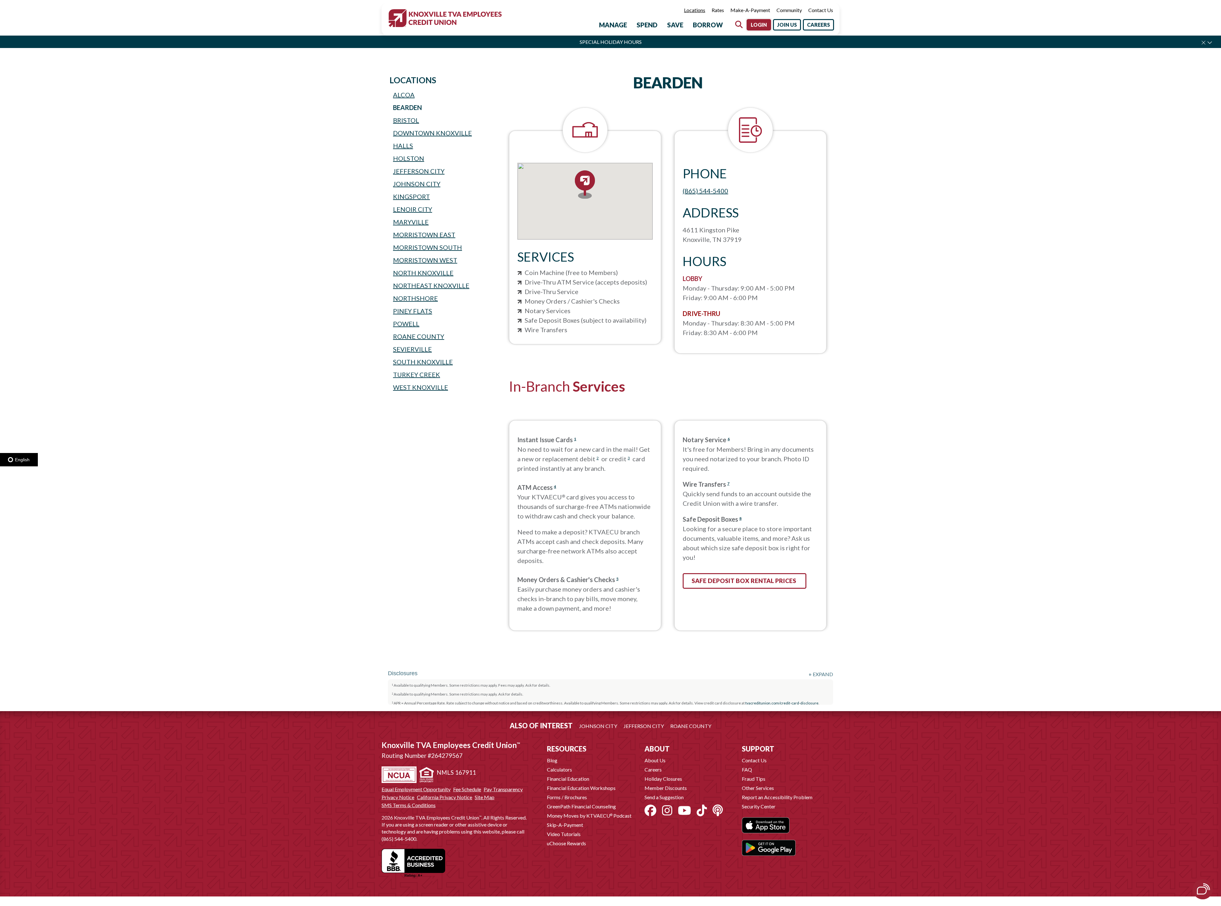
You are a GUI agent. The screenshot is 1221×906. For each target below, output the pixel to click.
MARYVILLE (411, 222)
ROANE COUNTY (418, 336)
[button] (585, 185)
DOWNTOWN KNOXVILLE (432, 133)
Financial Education (568, 779)
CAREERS (818, 25)
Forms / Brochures (567, 797)
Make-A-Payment (750, 10)
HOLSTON (408, 158)
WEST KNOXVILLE (420, 387)
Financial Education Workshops (581, 788)
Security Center (759, 806)
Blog (552, 760)
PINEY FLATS (412, 311)
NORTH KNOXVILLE (423, 273)
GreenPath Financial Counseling (581, 806)
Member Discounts (666, 788)
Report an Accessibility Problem (777, 797)
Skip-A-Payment (565, 825)
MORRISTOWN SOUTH (427, 247)
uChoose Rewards (566, 843)
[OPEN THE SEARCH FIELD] (739, 24)
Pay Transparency (503, 789)
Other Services (758, 788)
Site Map (484, 797)
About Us (655, 760)
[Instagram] (667, 810)
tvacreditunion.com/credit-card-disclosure (781, 703)
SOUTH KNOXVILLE (423, 362)
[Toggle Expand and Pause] (1209, 42)
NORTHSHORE (415, 298)
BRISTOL (406, 120)
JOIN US (787, 25)
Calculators (559, 769)
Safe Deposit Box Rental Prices (744, 580)
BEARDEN (407, 107)
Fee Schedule (467, 789)
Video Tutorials (564, 834)
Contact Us (820, 10)
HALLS (403, 145)
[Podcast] (718, 810)
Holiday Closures (663, 779)
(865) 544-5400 (705, 191)
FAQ (747, 769)
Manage (613, 25)
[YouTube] (684, 810)
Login (759, 25)
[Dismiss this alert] (1203, 42)
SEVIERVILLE (412, 349)
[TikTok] (702, 810)
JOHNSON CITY (416, 184)
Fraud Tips (753, 779)
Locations (694, 10)
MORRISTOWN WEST (425, 260)
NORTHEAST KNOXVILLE (431, 285)
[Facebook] (650, 810)
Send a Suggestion (664, 797)
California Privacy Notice (444, 797)
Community (789, 10)
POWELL (406, 323)
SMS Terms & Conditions (409, 805)
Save (675, 25)
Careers (653, 769)
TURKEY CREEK (416, 374)
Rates (718, 10)
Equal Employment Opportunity (416, 789)
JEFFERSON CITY (419, 171)
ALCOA (404, 95)
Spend (647, 25)
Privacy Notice (398, 797)
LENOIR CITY (412, 209)
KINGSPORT (411, 196)
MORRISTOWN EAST (424, 234)
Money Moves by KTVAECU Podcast (589, 816)
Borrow (708, 25)
